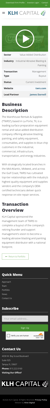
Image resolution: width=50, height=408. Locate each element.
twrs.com (41, 88)
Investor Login (33, 2)
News (4, 294)
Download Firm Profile (15, 2)
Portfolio (6, 290)
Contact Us (7, 298)
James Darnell (38, 94)
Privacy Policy (41, 400)
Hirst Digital (29, 402)
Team (4, 286)
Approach (6, 281)
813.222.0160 (16, 368)
